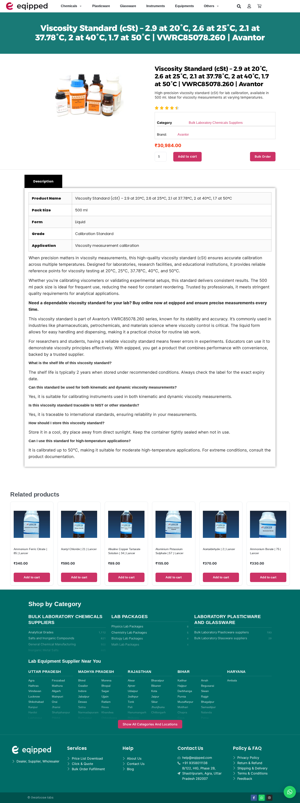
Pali (130, 707)
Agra (31, 680)
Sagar (105, 691)
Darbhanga (185, 691)
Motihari (183, 707)
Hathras (33, 685)
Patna (205, 718)
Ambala (232, 680)
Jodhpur (133, 696)
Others (209, 6)
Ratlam (106, 701)
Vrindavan (34, 691)
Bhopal (105, 685)
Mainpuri (57, 696)
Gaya (181, 718)
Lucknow (34, 696)
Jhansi (56, 707)
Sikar (154, 701)
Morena (106, 680)
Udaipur (133, 691)
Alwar (131, 680)
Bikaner (156, 685)
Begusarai (207, 685)
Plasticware (101, 6)
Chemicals (69, 6)
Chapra (182, 712)
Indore (82, 691)
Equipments (184, 6)
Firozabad (58, 680)
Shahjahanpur (61, 712)
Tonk (131, 701)
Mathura (57, 685)
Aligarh (56, 691)
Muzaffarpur (185, 701)
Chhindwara (109, 718)
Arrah (204, 680)
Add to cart (187, 156)
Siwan (205, 691)
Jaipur (155, 696)
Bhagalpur (207, 701)
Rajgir (205, 696)
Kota (154, 691)
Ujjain (105, 696)
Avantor (183, 134)
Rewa (105, 707)
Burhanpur (85, 718)
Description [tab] (43, 181)
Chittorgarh (158, 712)
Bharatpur (157, 680)
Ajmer (131, 685)
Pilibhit (56, 718)
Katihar (182, 680)
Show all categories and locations (150, 724)
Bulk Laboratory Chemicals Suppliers (216, 122)
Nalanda (206, 712)
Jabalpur (83, 696)
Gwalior (83, 685)
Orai (54, 701)
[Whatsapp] (262, 798)
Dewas (82, 701)
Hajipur (182, 685)
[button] (239, 6)
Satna (82, 707)
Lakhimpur (35, 718)
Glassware (128, 6)
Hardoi (32, 712)
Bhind (82, 680)
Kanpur (33, 707)
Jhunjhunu (158, 707)
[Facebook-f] (254, 798)
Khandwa (107, 712)
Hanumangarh (137, 712)
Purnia (182, 696)
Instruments (155, 6)
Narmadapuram (88, 712)
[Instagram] (269, 798)
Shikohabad (36, 701)
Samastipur (208, 707)
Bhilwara (133, 718)
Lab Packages (129, 616)
